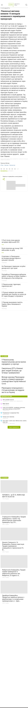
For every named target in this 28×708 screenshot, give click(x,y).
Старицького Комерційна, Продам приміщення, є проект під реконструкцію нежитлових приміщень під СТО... (14, 519)
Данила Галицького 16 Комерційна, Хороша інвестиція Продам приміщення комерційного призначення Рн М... (13, 546)
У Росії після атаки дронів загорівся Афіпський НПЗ (11, 241)
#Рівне (2, 165)
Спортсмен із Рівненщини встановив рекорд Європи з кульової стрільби (11, 258)
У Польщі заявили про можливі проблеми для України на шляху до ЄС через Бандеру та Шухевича (14, 294)
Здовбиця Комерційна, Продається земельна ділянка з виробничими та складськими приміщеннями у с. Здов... (13, 598)
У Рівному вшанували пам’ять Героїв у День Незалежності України (12, 304)
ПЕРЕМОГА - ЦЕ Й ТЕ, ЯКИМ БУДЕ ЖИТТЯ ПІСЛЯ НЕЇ (13, 496)
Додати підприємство (14, 427)
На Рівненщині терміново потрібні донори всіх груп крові (13, 267)
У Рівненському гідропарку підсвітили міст (11, 285)
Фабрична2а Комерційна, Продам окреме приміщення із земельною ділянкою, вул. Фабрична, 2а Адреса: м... (13, 572)
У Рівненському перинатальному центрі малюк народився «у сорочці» (14, 362)
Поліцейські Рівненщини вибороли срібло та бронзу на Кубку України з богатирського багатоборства (14, 276)
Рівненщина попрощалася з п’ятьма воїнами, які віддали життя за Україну (13, 390)
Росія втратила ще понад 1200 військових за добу (12, 249)
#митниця (6, 165)
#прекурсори (12, 165)
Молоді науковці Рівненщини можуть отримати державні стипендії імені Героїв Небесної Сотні (14, 380)
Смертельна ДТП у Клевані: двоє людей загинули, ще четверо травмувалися (12, 370)
